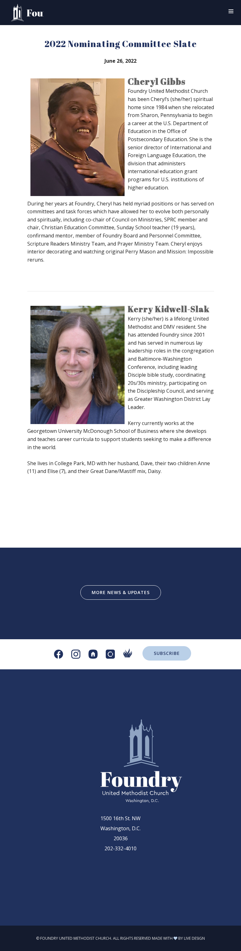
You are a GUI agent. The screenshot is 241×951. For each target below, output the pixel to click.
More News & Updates (121, 592)
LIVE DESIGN (194, 938)
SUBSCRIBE (167, 653)
